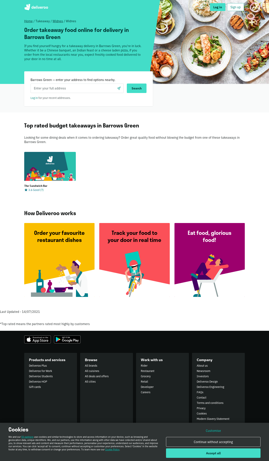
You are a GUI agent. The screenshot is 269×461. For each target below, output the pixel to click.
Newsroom (203, 371)
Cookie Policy (112, 449)
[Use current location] (119, 88)
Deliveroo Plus (38, 365)
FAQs (200, 392)
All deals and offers (97, 376)
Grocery (146, 376)
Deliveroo (36, 7)
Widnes (58, 21)
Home (28, 21)
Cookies (202, 413)
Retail (144, 381)
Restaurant (147, 371)
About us (202, 365)
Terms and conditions (210, 403)
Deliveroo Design (207, 381)
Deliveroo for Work (40, 371)
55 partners (27, 436)
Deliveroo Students (41, 376)
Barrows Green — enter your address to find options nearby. (73, 80)
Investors (203, 376)
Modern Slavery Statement (213, 419)
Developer (147, 387)
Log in (34, 98)
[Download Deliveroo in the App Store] (37, 339)
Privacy (201, 408)
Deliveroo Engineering (210, 387)
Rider (144, 365)
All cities (90, 381)
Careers (145, 392)
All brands (91, 365)
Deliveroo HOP (38, 381)
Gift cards (35, 387)
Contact (201, 397)
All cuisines (92, 371)
